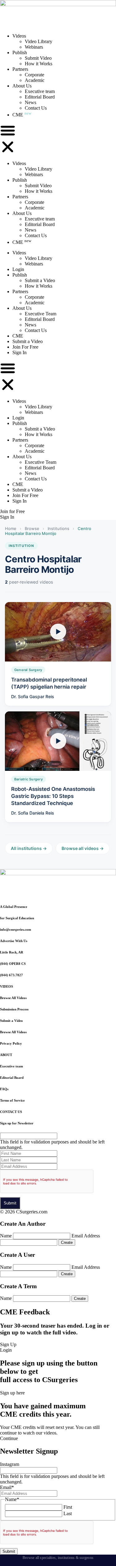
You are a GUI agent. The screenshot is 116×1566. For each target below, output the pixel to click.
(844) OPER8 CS (13, 963)
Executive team (40, 91)
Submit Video (38, 58)
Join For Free (25, 347)
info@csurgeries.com (15, 929)
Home (10, 528)
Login (18, 269)
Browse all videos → (83, 848)
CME (21, 114)
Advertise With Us (13, 941)
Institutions (58, 528)
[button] (7, 139)
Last (67, 1513)
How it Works (38, 63)
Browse (32, 528)
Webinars (34, 47)
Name (6, 1235)
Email (7, 1487)
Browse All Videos (13, 998)
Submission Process (14, 1009)
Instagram (9, 1464)
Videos (19, 35)
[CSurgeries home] (58, 4)
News (30, 102)
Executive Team (40, 313)
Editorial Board (40, 96)
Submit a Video (40, 280)
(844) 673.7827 (11, 975)
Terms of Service (12, 1100)
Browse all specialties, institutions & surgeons (58, 1558)
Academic (35, 80)
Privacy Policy (11, 1043)
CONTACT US (11, 1112)
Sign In (19, 352)
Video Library (38, 41)
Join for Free (12, 511)
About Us (22, 85)
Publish (19, 52)
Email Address (85, 1235)
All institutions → (29, 848)
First (67, 1507)
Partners (20, 69)
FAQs (4, 1089)
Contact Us (36, 108)
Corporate (34, 74)
